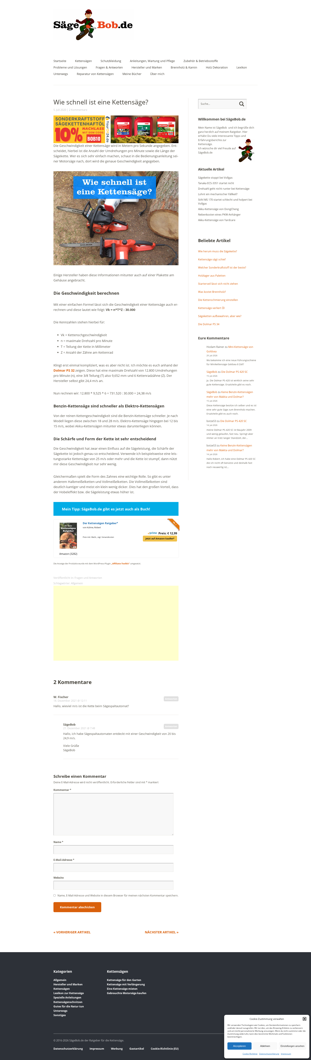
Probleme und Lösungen (70, 67)
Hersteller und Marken (147, 67)
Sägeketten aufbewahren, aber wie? (219, 316)
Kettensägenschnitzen (67, 1002)
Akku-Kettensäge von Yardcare (216, 220)
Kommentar (62, 790)
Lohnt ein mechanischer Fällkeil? (217, 194)
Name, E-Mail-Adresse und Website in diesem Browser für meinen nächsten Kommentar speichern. (118, 895)
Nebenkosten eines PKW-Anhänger (219, 214)
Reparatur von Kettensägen (95, 74)
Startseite (59, 61)
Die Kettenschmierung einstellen (218, 300)
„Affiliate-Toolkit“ (120, 563)
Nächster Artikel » (162, 932)
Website (58, 877)
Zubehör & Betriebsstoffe (201, 61)
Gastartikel (136, 1048)
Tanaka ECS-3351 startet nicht (216, 183)
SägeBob (212, 372)
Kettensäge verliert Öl (211, 308)
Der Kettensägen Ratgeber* (100, 523)
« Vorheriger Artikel (72, 932)
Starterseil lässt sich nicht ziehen (218, 283)
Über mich (157, 74)
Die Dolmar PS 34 (208, 324)
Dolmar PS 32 (64, 370)
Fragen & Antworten (109, 67)
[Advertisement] (116, 623)
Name (58, 842)
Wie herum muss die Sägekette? (217, 251)
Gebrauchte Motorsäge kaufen (126, 993)
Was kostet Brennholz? (212, 292)
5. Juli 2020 (59, 110)
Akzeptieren (239, 1046)
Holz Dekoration (217, 67)
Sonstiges (59, 1015)
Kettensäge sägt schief (211, 259)
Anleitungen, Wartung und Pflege (152, 61)
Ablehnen (265, 1046)
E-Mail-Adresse (63, 860)
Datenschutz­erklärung (269, 1053)
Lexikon (241, 67)
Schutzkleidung (111, 61)
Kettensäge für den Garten (124, 980)
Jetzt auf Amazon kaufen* (159, 538)
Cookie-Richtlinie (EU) (165, 1048)
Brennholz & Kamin (184, 67)
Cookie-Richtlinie (250, 1053)
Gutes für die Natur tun (68, 1006)
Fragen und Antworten (88, 578)
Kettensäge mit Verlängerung (126, 984)
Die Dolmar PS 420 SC (234, 372)
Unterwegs (60, 74)
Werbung (117, 1048)
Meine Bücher (131, 74)
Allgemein (77, 583)
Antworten (171, 698)
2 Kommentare (78, 110)
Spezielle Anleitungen (67, 997)
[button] (304, 1018)
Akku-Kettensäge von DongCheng (218, 209)
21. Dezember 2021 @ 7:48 (79, 728)
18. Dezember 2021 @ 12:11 (70, 700)
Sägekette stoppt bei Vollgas (215, 177)
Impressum (286, 1053)
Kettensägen (83, 61)
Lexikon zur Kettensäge (68, 993)
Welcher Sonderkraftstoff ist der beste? (222, 267)
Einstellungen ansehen (292, 1046)
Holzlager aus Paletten (211, 275)
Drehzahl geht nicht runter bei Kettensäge (223, 188)
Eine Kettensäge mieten (122, 989)
